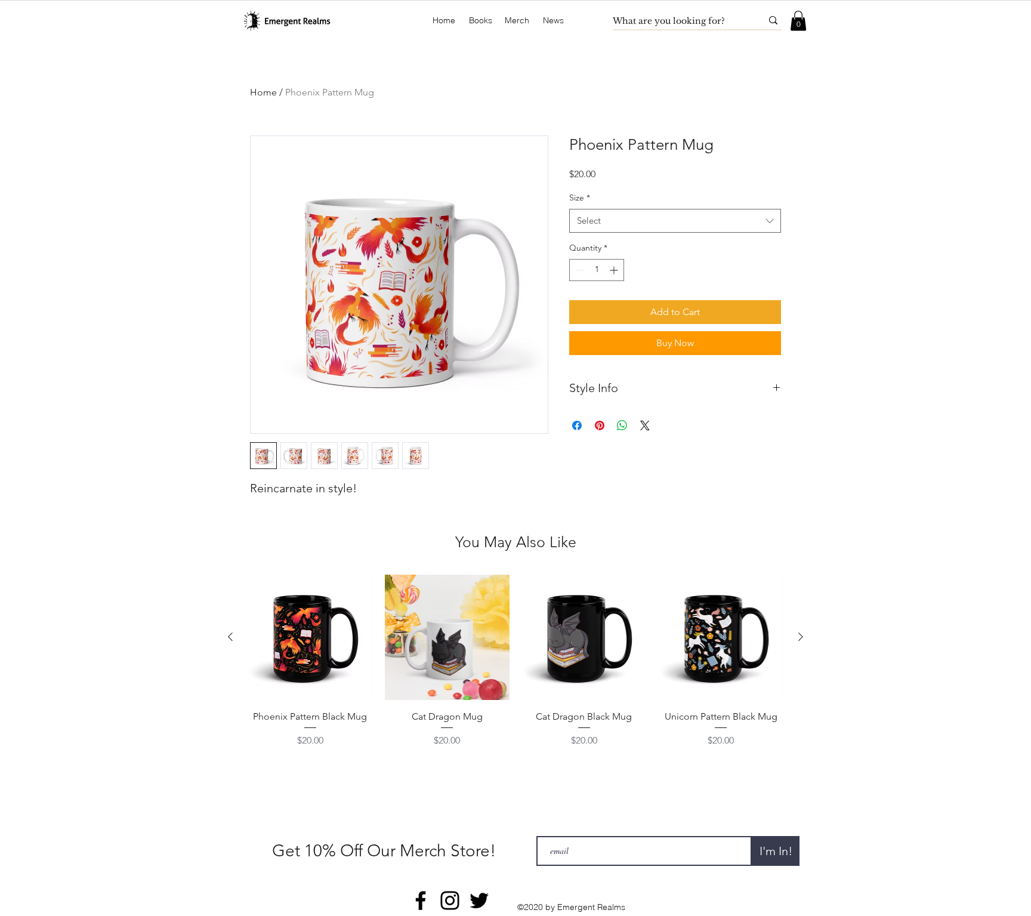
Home (263, 92)
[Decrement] (578, 270)
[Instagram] (449, 900)
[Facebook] (420, 900)
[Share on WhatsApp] (622, 425)
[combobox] (675, 221)
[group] (515, 668)
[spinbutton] (596, 270)
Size (579, 197)
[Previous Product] (230, 637)
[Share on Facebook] (577, 425)
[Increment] (614, 270)
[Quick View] (310, 637)
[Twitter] (479, 900)
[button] (480, 20)
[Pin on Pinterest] (599, 425)
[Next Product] (801, 637)
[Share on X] (645, 425)
